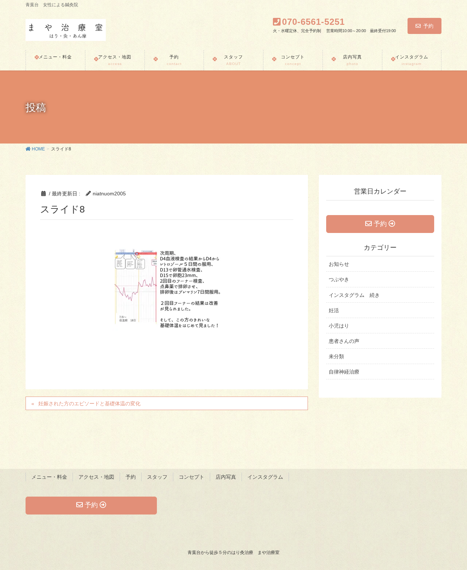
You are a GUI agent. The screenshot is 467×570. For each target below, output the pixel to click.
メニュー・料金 (49, 477)
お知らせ (339, 264)
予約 (428, 26)
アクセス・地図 (96, 477)
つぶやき (339, 279)
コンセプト (191, 477)
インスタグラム (265, 477)
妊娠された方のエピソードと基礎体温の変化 (89, 403)
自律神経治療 (344, 372)
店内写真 (226, 477)
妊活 (334, 310)
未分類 (336, 356)
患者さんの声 (344, 341)
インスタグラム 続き (354, 295)
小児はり (339, 326)
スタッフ (157, 477)
